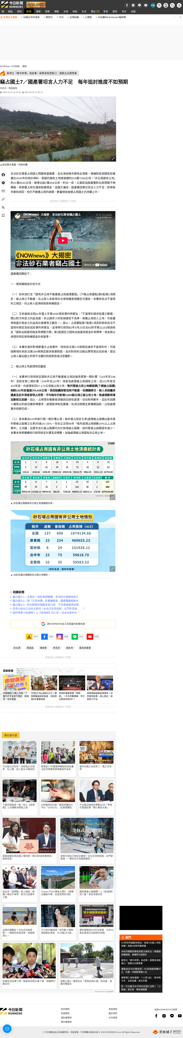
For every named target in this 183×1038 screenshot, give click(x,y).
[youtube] (145, 5)
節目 (115, 11)
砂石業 (17, 647)
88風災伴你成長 (31, 17)
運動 (56, 11)
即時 (19, 11)
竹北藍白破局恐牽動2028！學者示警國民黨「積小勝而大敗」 (95, 806)
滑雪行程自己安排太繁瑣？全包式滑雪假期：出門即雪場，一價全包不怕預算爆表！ (86, 857)
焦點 (10, 11)
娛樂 (47, 11)
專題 (38, 11)
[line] (139, 5)
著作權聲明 (66, 1022)
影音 (106, 11)
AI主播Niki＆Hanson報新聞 (112, 17)
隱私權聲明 (66, 1017)
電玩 (93, 11)
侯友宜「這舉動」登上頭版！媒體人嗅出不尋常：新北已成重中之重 (19, 894)
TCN (61, 17)
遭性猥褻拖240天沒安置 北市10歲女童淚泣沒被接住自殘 (96, 931)
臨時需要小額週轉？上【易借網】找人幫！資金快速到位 (96, 893)
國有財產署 (85, 647)
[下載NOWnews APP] (165, 5)
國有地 (69, 647)
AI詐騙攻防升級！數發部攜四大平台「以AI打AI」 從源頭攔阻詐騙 (57, 806)
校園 (133, 11)
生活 (84, 11)
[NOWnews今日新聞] (12, 4)
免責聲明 (65, 1013)
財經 (75, 11)
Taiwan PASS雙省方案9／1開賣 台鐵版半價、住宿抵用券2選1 (58, 893)
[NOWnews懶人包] (159, 5)
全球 (65, 11)
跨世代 (49, 17)
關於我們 (113, 1013)
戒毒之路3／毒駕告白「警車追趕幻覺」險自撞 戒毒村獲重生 (86, 982)
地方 (124, 11)
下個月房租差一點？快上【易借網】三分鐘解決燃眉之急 (19, 806)
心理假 (88, 17)
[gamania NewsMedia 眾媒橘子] (166, 1032)
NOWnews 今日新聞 (9, 66)
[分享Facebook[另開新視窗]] (3, 174)
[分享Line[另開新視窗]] (3, 183)
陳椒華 (43, 647)
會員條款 (113, 1009)
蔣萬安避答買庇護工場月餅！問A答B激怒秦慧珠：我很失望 (28, 857)
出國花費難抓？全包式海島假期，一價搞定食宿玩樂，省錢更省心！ (19, 933)
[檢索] (172, 5)
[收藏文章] (3, 215)
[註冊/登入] (179, 5)
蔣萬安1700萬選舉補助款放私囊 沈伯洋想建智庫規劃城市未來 (58, 767)
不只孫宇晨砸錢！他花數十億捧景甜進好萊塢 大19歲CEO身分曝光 (57, 931)
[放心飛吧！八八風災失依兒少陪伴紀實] (35, 4)
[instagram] (133, 5)
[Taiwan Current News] (152, 5)
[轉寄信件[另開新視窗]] (3, 191)
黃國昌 (30, 647)
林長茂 (56, 647)
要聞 (28, 11)
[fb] (127, 5)
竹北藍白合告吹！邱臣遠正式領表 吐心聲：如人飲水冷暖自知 (19, 767)
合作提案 (113, 1017)
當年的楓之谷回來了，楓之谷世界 (95, 767)
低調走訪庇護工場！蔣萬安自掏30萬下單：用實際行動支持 (29, 982)
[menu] (3, 11)
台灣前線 (74, 17)
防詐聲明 (65, 1009)
